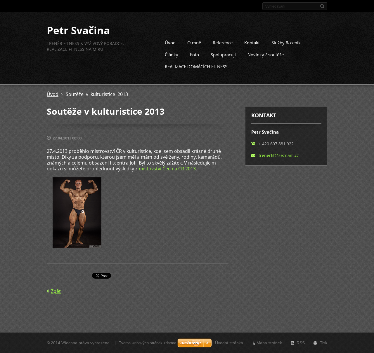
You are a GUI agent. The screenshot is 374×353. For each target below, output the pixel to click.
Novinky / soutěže (265, 54)
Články (171, 54)
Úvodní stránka (229, 342)
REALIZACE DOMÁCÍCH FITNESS (196, 66)
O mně (194, 43)
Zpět (56, 291)
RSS (301, 342)
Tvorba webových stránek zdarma (147, 343)
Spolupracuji (223, 54)
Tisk (323, 342)
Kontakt (252, 43)
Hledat (322, 6)
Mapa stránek (269, 342)
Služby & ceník (286, 43)
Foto (194, 54)
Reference (223, 43)
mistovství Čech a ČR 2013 (167, 168)
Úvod (170, 43)
